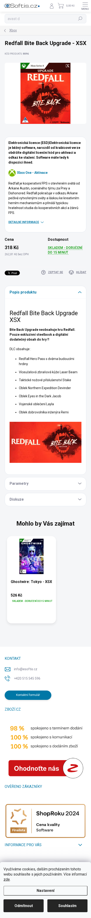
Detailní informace (23, 222)
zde (7, 879)
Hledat (80, 18)
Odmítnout (23, 906)
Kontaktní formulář (28, 695)
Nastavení (45, 890)
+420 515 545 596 (27, 678)
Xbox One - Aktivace (32, 173)
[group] (45, 582)
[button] (31, 598)
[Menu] (85, 6)
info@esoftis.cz (25, 669)
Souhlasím (67, 906)
